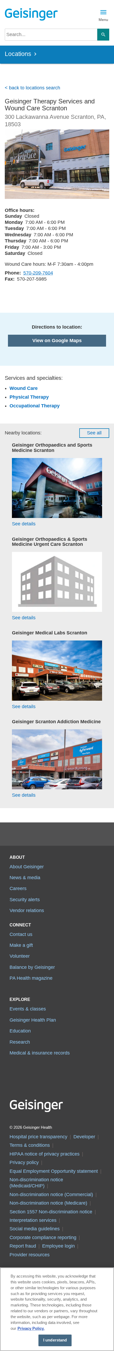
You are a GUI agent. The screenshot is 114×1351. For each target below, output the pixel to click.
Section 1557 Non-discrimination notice (51, 1211)
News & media (25, 877)
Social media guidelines (35, 1228)
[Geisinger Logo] (31, 14)
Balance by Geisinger (32, 967)
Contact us (21, 934)
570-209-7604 (38, 273)
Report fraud (23, 1246)
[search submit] (103, 35)
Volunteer (20, 956)
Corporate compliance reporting (43, 1237)
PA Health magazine (31, 978)
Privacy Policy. (31, 1328)
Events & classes (28, 1009)
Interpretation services (33, 1220)
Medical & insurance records (40, 1053)
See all (94, 432)
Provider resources (30, 1254)
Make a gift (21, 945)
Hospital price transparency (38, 1136)
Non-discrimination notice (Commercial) (51, 1194)
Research (20, 1042)
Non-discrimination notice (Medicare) (48, 1203)
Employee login (58, 1246)
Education (20, 1031)
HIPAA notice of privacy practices (45, 1154)
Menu (103, 20)
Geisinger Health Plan (33, 1020)
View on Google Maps (57, 340)
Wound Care (24, 388)
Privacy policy (24, 1162)
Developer (84, 1136)
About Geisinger (27, 866)
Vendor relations (27, 910)
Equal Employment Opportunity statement (54, 1171)
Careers (18, 888)
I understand (55, 1340)
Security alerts (25, 899)
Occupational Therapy (35, 405)
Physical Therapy (29, 397)
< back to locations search (32, 87)
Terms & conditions (30, 1145)
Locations (18, 54)
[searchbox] (51, 35)
